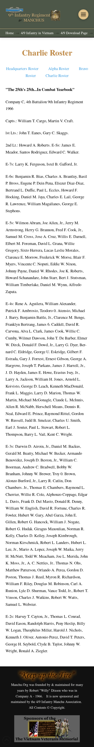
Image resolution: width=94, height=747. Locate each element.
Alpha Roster (59, 68)
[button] (83, 14)
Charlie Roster (57, 75)
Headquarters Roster (22, 68)
